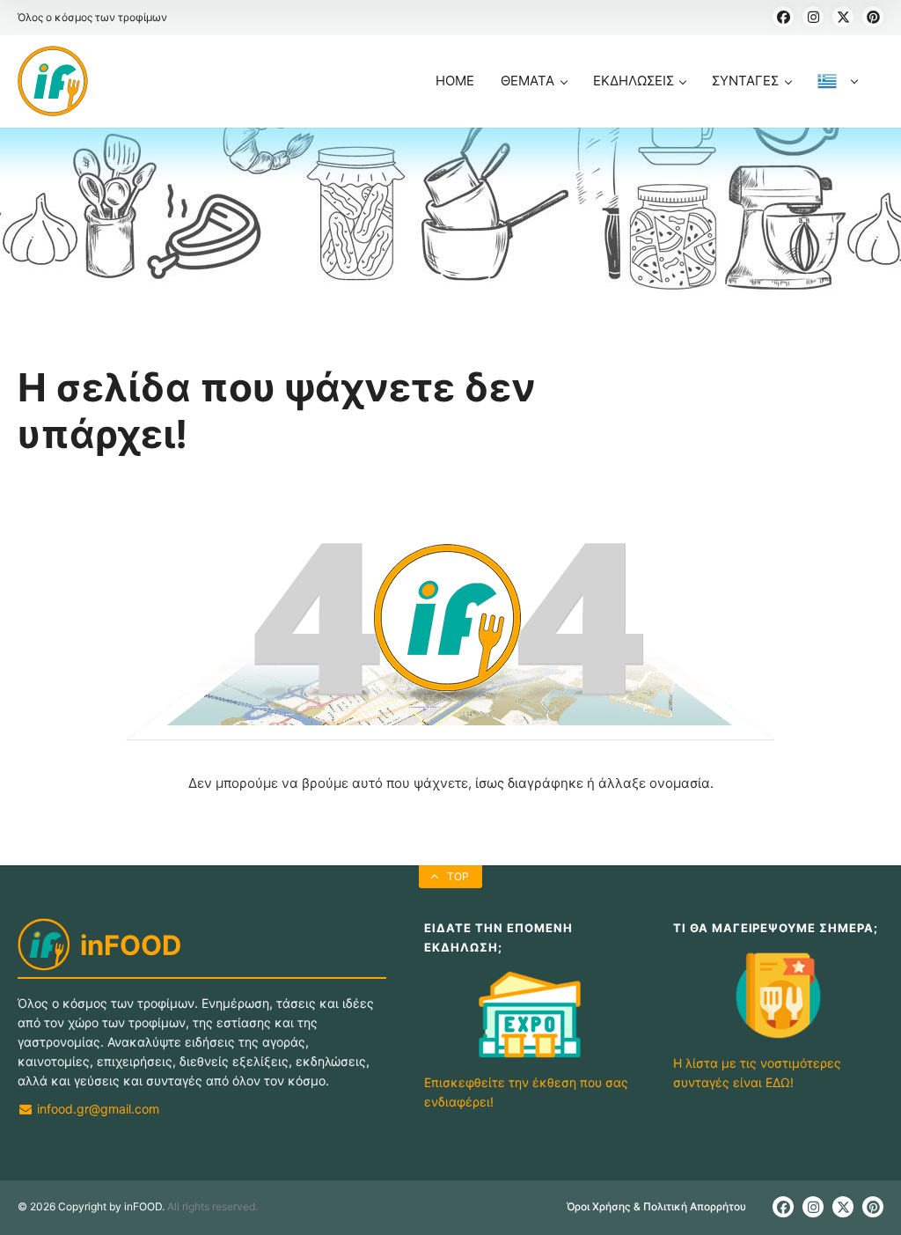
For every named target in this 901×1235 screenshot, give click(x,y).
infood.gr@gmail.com (96, 1108)
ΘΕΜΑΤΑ (527, 80)
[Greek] (837, 100)
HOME (455, 80)
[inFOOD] (53, 81)
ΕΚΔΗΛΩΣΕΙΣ (633, 80)
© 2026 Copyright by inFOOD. (91, 1206)
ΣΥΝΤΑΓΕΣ (745, 80)
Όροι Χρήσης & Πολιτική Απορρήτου (656, 1206)
